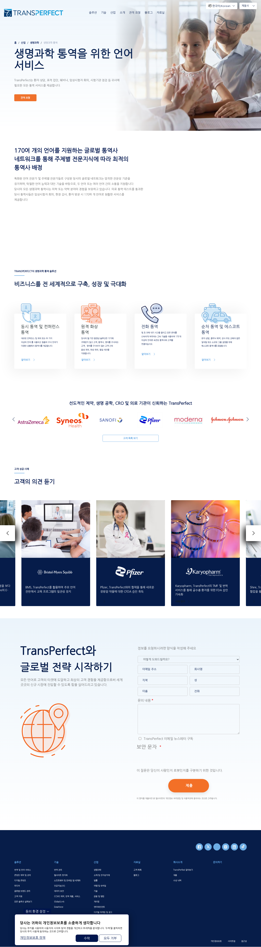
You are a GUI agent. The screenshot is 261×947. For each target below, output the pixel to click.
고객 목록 (138, 870)
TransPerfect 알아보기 (183, 870)
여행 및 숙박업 (100, 886)
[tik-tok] (243, 846)
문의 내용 (144, 700)
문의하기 (217, 862)
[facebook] (199, 846)
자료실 (161, 12)
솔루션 (93, 12)
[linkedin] (234, 846)
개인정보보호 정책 (32, 937)
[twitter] (208, 846)
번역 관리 (58, 870)
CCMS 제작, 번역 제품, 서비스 (67, 896)
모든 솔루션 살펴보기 (23, 902)
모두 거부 (110, 938)
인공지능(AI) (59, 886)
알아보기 (25, 360)
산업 (113, 12)
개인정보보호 (216, 941)
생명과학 (34, 43)
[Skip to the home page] (33, 13)
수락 (87, 938)
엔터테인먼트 (99, 907)
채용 (175, 875)
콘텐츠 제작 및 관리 (22, 875)
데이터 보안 (59, 891)
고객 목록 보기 (130, 438)
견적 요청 (134, 12)
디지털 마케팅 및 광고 (103, 912)
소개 (122, 12)
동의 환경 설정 (35, 911)
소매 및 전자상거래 (102, 875)
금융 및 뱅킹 (99, 896)
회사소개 (177, 862)
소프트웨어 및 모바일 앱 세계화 (67, 880)
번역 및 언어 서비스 (22, 870)
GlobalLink (59, 902)
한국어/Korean (221, 6)
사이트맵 (231, 941)
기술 (103, 12)
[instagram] (225, 846)
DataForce (58, 907)
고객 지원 (18, 896)
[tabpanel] (130, 65)
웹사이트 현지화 (60, 875)
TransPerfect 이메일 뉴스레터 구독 (168, 738)
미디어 (17, 886)
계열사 (245, 5)
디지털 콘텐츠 (20, 880)
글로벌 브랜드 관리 (22, 891)
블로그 (149, 12)
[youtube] (216, 846)
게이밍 (96, 902)
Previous (14, 419)
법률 (95, 880)
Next (247, 419)
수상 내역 (177, 880)
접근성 (244, 941)
